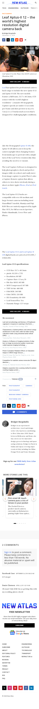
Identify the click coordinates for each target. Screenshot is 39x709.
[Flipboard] (21, 39)
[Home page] (19, 3)
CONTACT (6, 672)
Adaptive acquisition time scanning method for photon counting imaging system (19, 369)
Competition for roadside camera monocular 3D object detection (19, 361)
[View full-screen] (36, 48)
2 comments (22, 412)
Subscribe (19, 625)
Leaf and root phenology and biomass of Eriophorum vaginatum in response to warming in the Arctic (19, 323)
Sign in (7, 552)
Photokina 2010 (15, 399)
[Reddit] (16, 39)
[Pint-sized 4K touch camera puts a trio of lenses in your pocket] (19, 487)
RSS (3, 675)
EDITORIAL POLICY (8, 653)
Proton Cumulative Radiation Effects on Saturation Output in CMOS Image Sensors (18, 352)
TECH (4, 8)
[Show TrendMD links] (35, 379)
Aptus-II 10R (25, 146)
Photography (7, 13)
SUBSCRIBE (6, 647)
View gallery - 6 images (19, 82)
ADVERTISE (6, 663)
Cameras (29, 385)
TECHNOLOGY (27, 650)
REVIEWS (5, 660)
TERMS (4, 666)
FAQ (3, 678)
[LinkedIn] (12, 39)
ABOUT (4, 650)
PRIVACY (5, 669)
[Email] (25, 39)
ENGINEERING (13, 8)
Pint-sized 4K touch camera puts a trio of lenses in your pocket (18, 500)
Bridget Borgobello (20, 421)
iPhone (22, 185)
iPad (28, 185)
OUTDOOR (24, 8)
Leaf (4, 87)
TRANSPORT (26, 653)
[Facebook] (3, 39)
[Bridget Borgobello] (5, 424)
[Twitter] (8, 39)
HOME (4, 644)
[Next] (33, 499)
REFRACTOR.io (27, 656)
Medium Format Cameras (19, 394)
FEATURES (6, 656)
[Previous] (5, 499)
